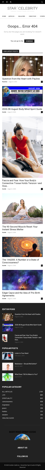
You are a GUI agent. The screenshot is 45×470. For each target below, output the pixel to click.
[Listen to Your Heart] (7, 356)
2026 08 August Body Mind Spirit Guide (22, 109)
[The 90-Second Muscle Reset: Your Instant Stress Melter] (22, 208)
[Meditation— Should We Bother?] (7, 366)
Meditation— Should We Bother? (26, 364)
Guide (4, 112)
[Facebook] (3, 2)
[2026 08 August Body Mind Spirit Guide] (22, 96)
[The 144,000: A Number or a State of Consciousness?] (22, 247)
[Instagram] (7, 2)
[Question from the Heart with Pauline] (22, 66)
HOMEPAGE (29, 41)
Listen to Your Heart (22, 353)
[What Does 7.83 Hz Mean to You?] (7, 377)
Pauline (4, 81)
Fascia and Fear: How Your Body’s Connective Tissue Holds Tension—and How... (22, 183)
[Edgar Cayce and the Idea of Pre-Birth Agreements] (22, 280)
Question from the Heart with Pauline (21, 78)
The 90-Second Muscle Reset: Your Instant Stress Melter (20, 228)
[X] (11, 2)
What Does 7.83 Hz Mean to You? (26, 374)
